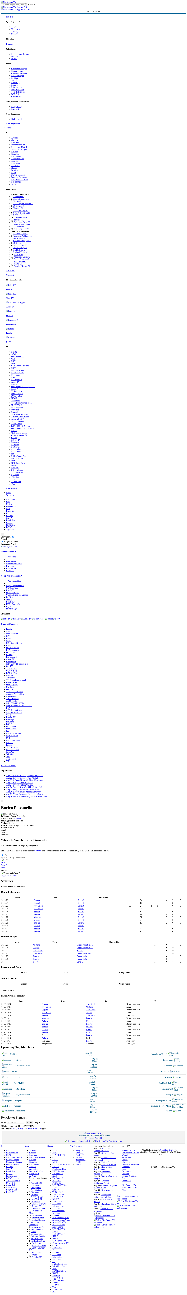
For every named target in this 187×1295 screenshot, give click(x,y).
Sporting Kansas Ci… (23, 266)
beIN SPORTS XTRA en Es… (19, 705)
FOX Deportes (17, 407)
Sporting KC (37, 1257)
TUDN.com (16, 481)
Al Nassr (15, 184)
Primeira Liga (16, 87)
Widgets (125, 1155)
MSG (13, 461)
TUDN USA (16, 391)
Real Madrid (16, 156)
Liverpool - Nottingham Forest (102, 1182)
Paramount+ (16, 384)
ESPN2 (14, 368)
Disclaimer (126, 1162)
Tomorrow (15, 29)
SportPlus (15, 475)
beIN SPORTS (17, 356)
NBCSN (14, 398)
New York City (37, 1197)
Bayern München (18, 175)
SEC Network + (18, 472)
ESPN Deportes (17, 373)
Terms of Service (34, 1128)
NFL (129, 1187)
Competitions (7, 576)
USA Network (17, 393)
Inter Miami (35, 1185)
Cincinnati (35, 1192)
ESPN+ (14, 377)
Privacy (125, 1160)
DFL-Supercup (17, 89)
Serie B (81, 906)
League (7, 542)
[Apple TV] (26, 619)
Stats (3, 832)
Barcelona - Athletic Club (102, 1172)
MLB (124, 1190)
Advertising (126, 1157)
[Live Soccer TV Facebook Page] (105, 1218)
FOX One (15, 447)
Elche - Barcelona (108, 1162)
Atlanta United (38, 1218)
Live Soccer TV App (130, 1153)
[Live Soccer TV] (8, 2)
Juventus (14, 161)
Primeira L (10, 525)
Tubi (13, 479)
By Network (6, 858)
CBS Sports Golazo (19, 433)
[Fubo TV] (6, 619)
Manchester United (19, 147)
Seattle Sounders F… (22, 259)
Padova (37, 911)
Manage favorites (10, 546)
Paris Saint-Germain (19, 179)
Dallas (33, 1232)
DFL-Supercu (11, 527)
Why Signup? (39, 1122)
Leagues (9, 44)
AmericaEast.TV (18, 419)
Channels (10, 275)
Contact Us (126, 1180)
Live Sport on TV (129, 1185)
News (8, 493)
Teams (8, 128)
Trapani (37, 903)
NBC (13, 363)
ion (12, 454)
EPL (8, 513)
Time (15, 542)
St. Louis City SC (20, 245)
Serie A (14, 80)
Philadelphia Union (22, 224)
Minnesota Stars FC (22, 257)
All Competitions (13, 123)
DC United (17, 215)
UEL (8, 502)
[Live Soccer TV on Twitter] (105, 1222)
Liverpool (15, 142)
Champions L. (12, 499)
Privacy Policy (17, 1128)
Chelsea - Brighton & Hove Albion (105, 1186)
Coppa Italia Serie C (9, 875)
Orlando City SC (21, 217)
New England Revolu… (23, 203)
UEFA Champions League (17, 595)
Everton (14, 152)
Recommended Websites (128, 1172)
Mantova (37, 917)
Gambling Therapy (167, 1150)
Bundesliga (15, 82)
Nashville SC (18, 197)
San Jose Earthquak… (22, 241)
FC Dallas (17, 243)
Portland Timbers (20, 252)
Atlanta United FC (21, 229)
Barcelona (15, 154)
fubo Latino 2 (16, 451)
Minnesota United (39, 1245)
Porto (13, 172)
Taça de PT (10, 529)
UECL (9, 504)
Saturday (15, 31)
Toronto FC (18, 220)
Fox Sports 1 (16, 375)
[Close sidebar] (2, 801)
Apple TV (15, 382)
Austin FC (18, 264)
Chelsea (14, 140)
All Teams (10, 270)
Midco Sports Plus (18, 456)
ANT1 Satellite (17, 421)
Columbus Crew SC (22, 222)
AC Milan (15, 165)
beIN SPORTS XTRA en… (58, 1235)
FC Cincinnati (18, 206)
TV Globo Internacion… (58, 1205)
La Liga (14, 78)
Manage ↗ (11, 552)
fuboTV (14, 389)
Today (13, 27)
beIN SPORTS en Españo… (23, 387)
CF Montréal (19, 227)
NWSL (14, 59)
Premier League (17, 76)
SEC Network (17, 470)
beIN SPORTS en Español (17, 664)
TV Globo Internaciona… (21, 403)
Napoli (14, 168)
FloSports (15, 444)
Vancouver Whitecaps (34, 1223)
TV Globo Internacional (16, 680)
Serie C (4, 865)
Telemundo (15, 400)
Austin (34, 1255)
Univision (15, 410)
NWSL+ (14, 465)
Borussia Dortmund (19, 177)
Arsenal (14, 138)
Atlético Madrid (17, 159)
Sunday (14, 34)
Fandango (15, 442)
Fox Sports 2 (16, 380)
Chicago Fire (18, 201)
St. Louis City (36, 1234)
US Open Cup (17, 56)
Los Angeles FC (19, 238)
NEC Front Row (18, 463)
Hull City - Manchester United (102, 1149)
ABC (13, 354)
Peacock (14, 412)
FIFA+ (4, 862)
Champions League (19, 69)
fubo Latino (16, 449)
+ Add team (11, 557)
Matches (9, 17)
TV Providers (75, 1146)
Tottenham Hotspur (19, 149)
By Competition (18, 858)
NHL (135, 1187)
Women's (10, 495)
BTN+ (14, 431)
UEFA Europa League (15, 604)
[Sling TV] (16, 619)
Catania (37, 926)
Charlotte (34, 1194)
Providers (126, 1167)
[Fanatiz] (49, 619)
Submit (29, 1122)
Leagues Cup (16, 107)
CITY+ (14, 437)
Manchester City (18, 145)
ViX (13, 484)
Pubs (124, 1169)
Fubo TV (79, 1153)
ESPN (13, 361)
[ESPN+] (57, 619)
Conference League (19, 73)
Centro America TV (19, 435)
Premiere (15, 468)
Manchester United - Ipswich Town (103, 1196)
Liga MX (15, 109)
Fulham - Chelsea (108, 1164)
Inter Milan (15, 163)
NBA (124, 1187)
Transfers (4, 835)
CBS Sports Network (20, 366)
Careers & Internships (130, 1164)
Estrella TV (16, 440)
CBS (13, 359)
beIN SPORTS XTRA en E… (23, 428)
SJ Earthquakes (37, 1229)
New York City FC (20, 210)
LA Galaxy (18, 254)
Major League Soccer (20, 54)
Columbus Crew (38, 1208)
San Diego (36, 1252)
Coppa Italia (16, 96)
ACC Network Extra (19, 414)
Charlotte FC (18, 208)
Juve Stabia (38, 906)
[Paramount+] (38, 619)
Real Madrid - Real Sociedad (103, 1168)
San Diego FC (20, 261)
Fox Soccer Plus (18, 370)
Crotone (17, 818)
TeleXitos (15, 477)
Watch (3, 830)
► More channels (8, 765)
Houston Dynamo (20, 234)
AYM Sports (16, 424)
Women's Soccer (128, 1150)
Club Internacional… (21, 199)
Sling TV (79, 1150)
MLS (8, 509)
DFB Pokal (16, 94)
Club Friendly (17, 119)
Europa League (17, 71)
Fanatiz (14, 352)
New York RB (37, 1199)
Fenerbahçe (16, 182)
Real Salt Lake (19, 250)
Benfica (14, 170)
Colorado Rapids (20, 247)
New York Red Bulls (21, 213)
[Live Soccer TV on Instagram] (105, 1227)
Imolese (37, 920)
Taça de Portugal (18, 92)
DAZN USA (16, 396)
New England (36, 1190)
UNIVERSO (16, 405)
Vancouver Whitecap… (22, 236)
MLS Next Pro (17, 458)
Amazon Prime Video (20, 417)
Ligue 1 (14, 85)
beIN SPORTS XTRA (20, 426)
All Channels (11, 488)
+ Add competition (13, 581)
